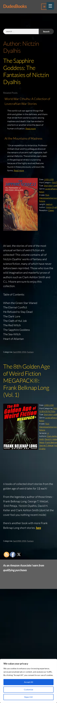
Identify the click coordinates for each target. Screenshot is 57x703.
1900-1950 (49, 179)
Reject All (28, 697)
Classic (51, 210)
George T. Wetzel (46, 445)
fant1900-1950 (19, 352)
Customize (28, 689)
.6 (48, 433)
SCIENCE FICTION (47, 411)
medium (49, 204)
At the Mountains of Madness (23, 138)
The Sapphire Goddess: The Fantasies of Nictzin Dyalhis (26, 71)
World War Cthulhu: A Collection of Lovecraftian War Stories (27, 101)
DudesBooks (15, 6)
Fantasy (30, 352)
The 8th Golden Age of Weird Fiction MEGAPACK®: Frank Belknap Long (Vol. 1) (26, 380)
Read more (30, 128)
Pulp (47, 195)
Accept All (28, 682)
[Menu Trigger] (50, 6)
